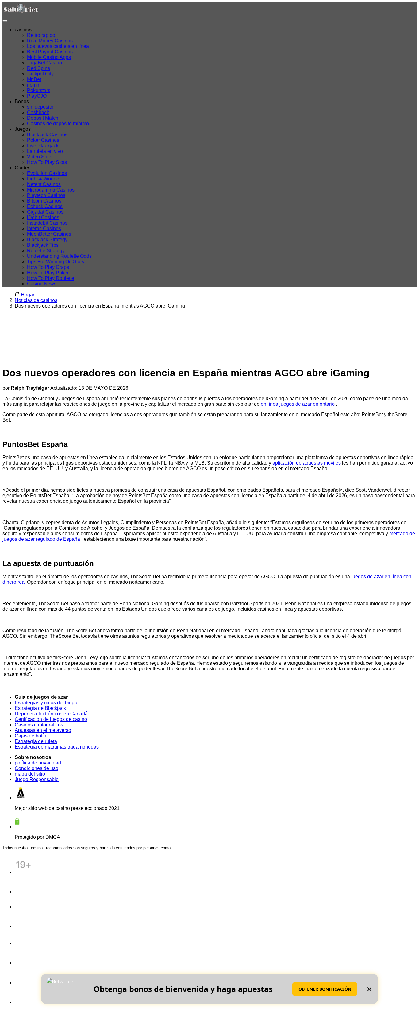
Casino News (41, 283)
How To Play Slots (47, 162)
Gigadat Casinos (45, 212)
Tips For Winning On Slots (55, 261)
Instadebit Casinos (47, 223)
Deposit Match (42, 118)
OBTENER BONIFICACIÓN (324, 989)
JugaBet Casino (44, 62)
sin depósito (40, 107)
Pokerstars (38, 90)
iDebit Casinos (43, 217)
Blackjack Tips (43, 245)
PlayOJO (37, 96)
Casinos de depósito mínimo (58, 123)
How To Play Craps (48, 267)
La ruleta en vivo (45, 151)
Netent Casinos (44, 184)
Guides (22, 167)
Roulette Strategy (46, 250)
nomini (34, 84)
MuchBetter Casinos (49, 234)
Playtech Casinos (46, 195)
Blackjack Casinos (47, 134)
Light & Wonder (44, 178)
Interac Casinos (44, 228)
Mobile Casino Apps (49, 57)
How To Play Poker (48, 272)
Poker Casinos (43, 140)
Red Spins (38, 68)
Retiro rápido (41, 35)
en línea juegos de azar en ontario (298, 404)
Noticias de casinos (36, 300)
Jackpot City (40, 73)
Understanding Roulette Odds (59, 256)
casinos (23, 29)
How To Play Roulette (50, 278)
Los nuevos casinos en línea (58, 46)
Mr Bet (34, 79)
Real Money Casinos (50, 40)
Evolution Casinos (47, 173)
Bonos (22, 101)
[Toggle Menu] (4, 21)
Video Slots (39, 156)
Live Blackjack (43, 145)
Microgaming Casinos (51, 189)
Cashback (38, 112)
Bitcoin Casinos (44, 200)
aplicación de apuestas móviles (307, 463)
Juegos (23, 129)
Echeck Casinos (45, 206)
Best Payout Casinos (50, 51)
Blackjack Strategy (47, 239)
